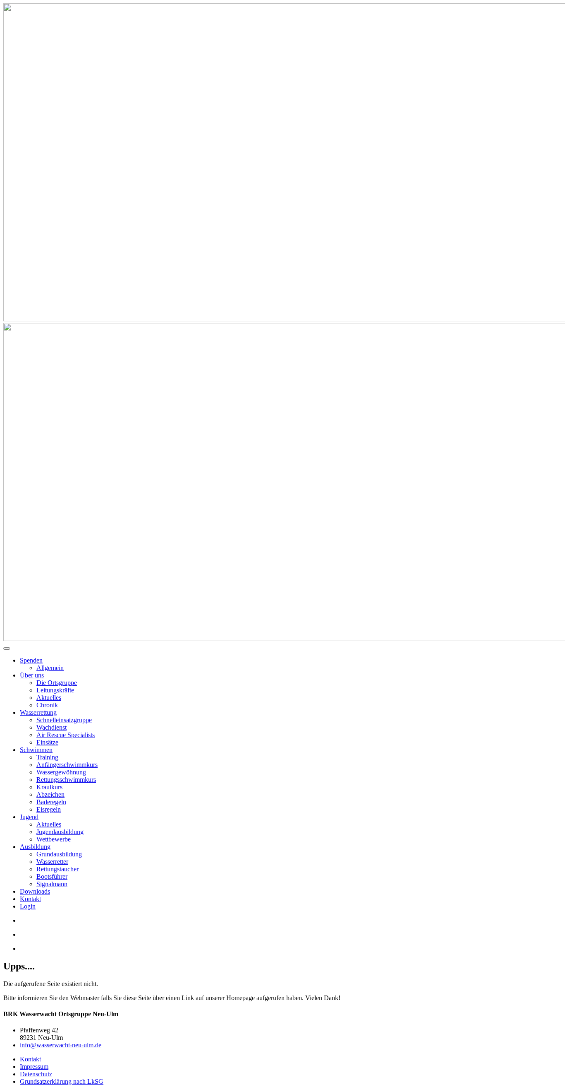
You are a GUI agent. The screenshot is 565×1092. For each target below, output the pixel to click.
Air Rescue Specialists (65, 734)
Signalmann (51, 883)
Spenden (31, 660)
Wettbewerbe (53, 839)
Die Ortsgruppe (56, 682)
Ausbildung (35, 846)
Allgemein (50, 667)
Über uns (32, 675)
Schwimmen (36, 749)
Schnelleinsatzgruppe (64, 719)
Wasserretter (52, 861)
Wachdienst (51, 727)
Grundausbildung (59, 854)
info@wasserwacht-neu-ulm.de (60, 1045)
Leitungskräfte (55, 690)
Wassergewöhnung (61, 772)
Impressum (34, 1066)
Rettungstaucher (57, 869)
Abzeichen (50, 794)
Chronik (47, 705)
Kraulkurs (49, 787)
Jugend (29, 816)
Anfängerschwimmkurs (67, 764)
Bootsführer (51, 876)
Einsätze (47, 742)
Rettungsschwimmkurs (66, 779)
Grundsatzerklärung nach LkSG (61, 1081)
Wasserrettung (38, 712)
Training (47, 757)
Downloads (35, 891)
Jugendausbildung (60, 831)
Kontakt (30, 898)
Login (28, 906)
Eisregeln (48, 809)
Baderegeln (51, 801)
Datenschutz (36, 1074)
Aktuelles (48, 697)
